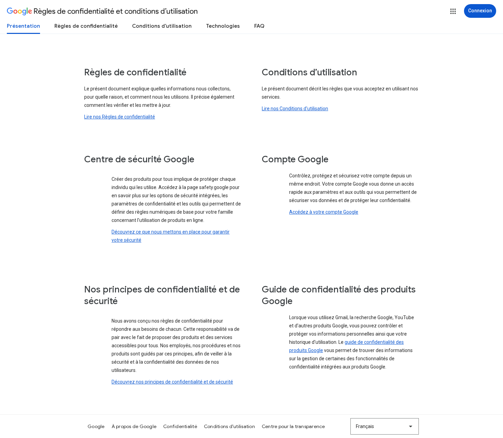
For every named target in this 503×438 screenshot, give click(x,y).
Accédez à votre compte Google (323, 212)
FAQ (259, 26)
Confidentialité (180, 426)
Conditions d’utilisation (162, 26)
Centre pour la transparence (293, 426)
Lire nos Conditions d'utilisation (295, 108)
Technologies (223, 26)
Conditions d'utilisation (229, 426)
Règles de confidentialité (86, 26)
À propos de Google (134, 426)
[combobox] (384, 426)
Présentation (23, 26)
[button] (453, 11)
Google (96, 426)
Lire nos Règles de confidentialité (119, 117)
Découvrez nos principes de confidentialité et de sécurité (172, 382)
